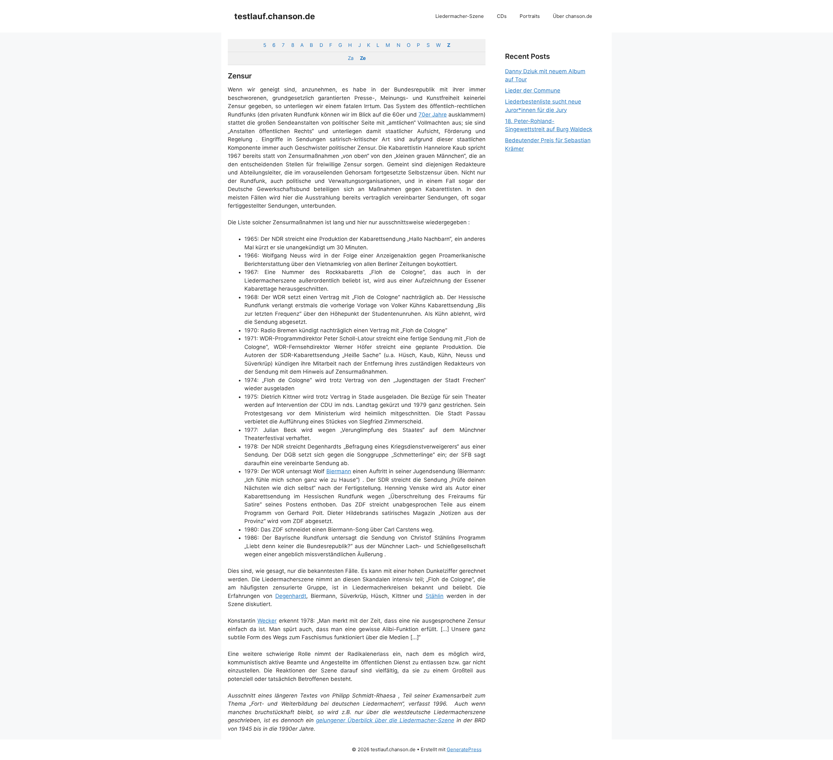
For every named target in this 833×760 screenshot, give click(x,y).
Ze (362, 58)
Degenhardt (290, 596)
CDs (502, 16)
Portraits (530, 16)
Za (350, 58)
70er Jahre (432, 114)
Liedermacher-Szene (459, 16)
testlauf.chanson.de (274, 16)
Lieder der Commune (532, 90)
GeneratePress (464, 749)
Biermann (338, 471)
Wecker (267, 620)
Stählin (435, 596)
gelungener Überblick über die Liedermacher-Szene (385, 720)
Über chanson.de (572, 16)
